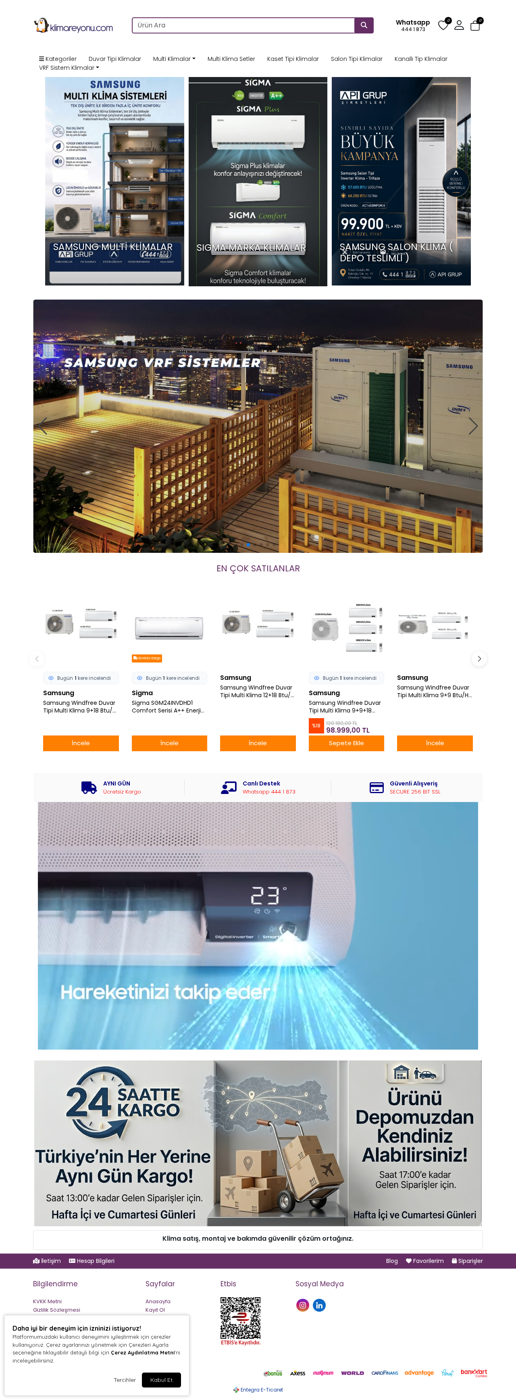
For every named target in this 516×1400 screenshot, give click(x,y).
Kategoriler (60, 59)
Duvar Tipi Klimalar (115, 59)
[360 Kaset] (258, 426)
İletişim (51, 1261)
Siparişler (470, 1261)
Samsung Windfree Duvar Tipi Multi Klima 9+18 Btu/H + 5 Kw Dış (79, 707)
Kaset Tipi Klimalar (293, 59)
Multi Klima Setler (231, 59)
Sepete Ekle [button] (346, 743)
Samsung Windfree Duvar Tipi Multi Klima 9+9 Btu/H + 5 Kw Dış (433, 691)
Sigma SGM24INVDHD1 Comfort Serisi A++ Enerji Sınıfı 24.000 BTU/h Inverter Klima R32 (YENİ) (166, 707)
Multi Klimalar (172, 59)
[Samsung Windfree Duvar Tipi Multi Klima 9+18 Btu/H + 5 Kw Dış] (81, 628)
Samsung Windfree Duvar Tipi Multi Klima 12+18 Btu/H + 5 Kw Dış (257, 691)
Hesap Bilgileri (94, 1261)
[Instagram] (303, 1305)
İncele (81, 743)
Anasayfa (158, 1301)
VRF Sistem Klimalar (66, 68)
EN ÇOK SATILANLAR (258, 568)
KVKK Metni (47, 1301)
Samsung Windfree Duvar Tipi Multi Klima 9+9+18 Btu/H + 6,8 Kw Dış (345, 707)
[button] (475, 26)
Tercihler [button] (125, 1379)
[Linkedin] (320, 1305)
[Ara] (364, 25)
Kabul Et (161, 1379)
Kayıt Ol (155, 1310)
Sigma (142, 693)
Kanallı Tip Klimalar (421, 59)
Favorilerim (428, 1261)
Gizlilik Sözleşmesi (56, 1310)
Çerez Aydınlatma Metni (143, 1352)
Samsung (58, 693)
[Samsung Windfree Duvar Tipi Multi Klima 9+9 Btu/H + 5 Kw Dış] (435, 628)
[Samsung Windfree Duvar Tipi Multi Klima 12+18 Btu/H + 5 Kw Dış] (258, 628)
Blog (392, 1261)
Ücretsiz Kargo (148, 658)
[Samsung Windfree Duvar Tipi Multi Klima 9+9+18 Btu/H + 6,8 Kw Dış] (347, 628)
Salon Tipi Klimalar (357, 59)
